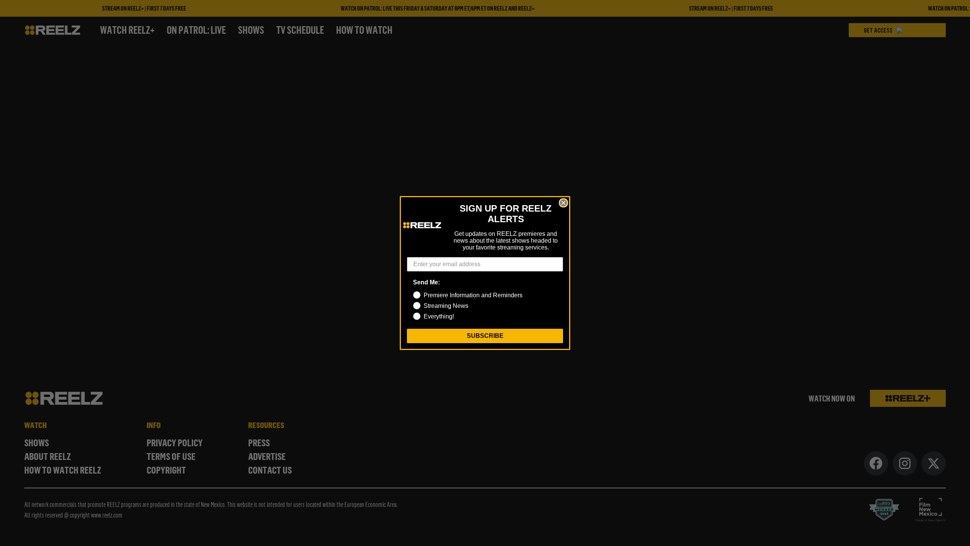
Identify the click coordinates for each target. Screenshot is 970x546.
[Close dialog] (563, 203)
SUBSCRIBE (485, 336)
